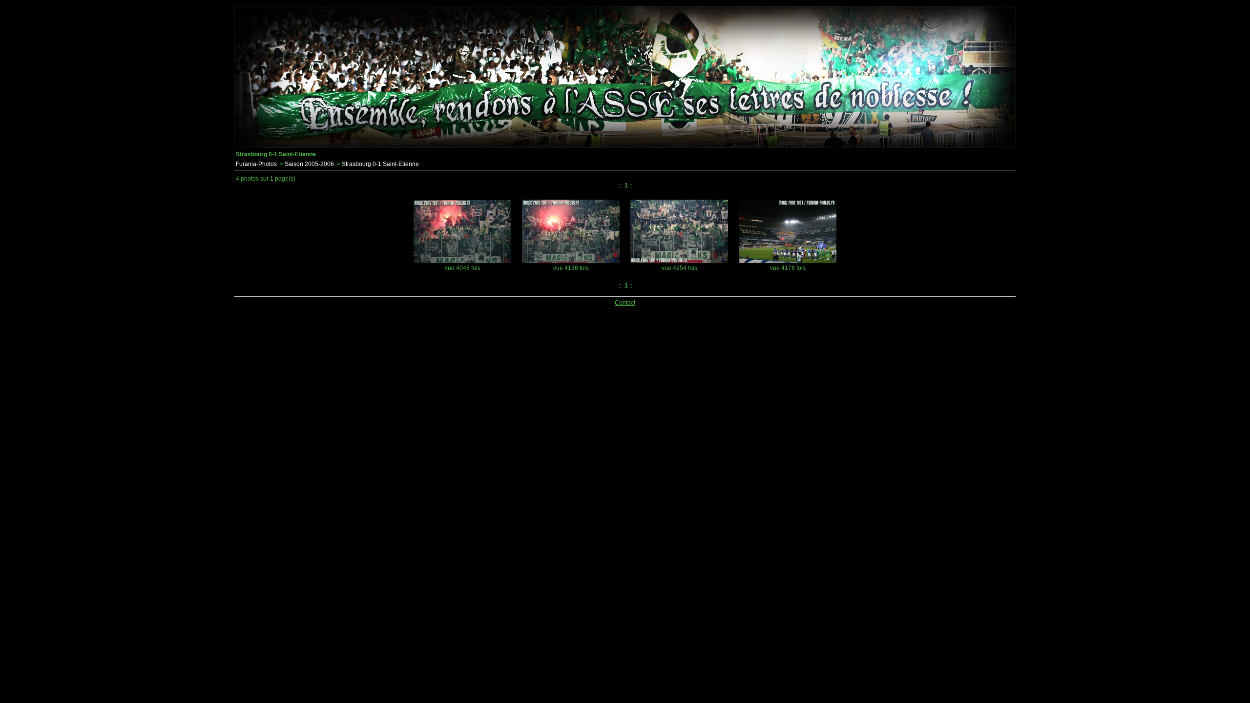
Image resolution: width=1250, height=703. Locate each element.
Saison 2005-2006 (309, 164)
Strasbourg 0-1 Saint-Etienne (380, 164)
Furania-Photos (256, 164)
